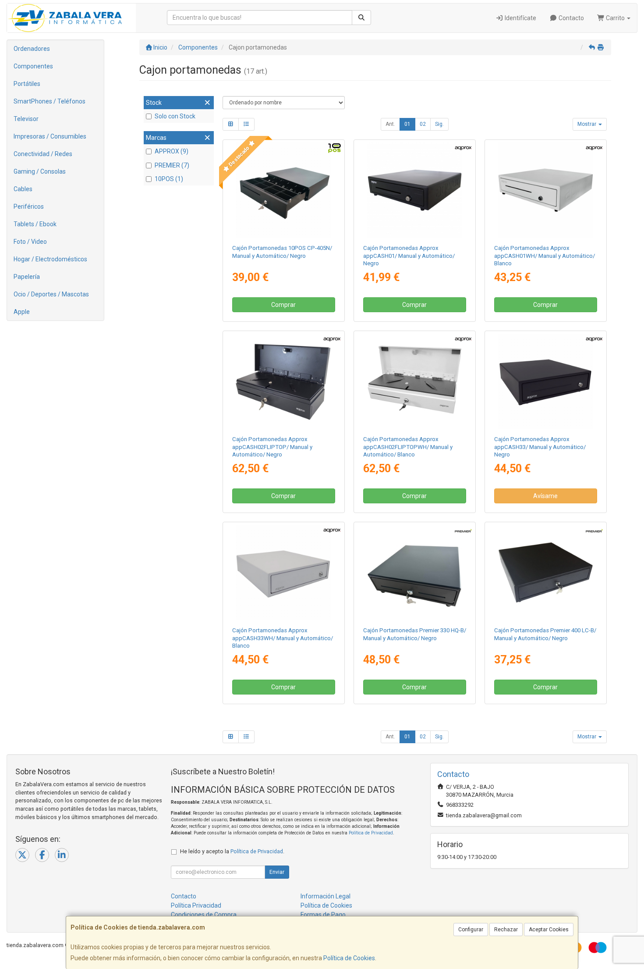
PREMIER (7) (172, 165)
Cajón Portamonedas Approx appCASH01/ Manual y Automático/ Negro (409, 256)
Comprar (283, 304)
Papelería (27, 276)
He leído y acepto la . (232, 851)
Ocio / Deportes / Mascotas (51, 294)
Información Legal (325, 896)
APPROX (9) (171, 151)
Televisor (26, 118)
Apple (22, 311)
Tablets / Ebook (35, 224)
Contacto (570, 17)
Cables (23, 188)
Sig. (439, 124)
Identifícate (519, 17)
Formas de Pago (323, 914)
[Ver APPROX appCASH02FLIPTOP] (283, 381)
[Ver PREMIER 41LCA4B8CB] (546, 572)
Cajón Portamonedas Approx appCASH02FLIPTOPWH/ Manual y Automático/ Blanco (408, 447)
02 (423, 124)
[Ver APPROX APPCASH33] (546, 381)
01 (407, 124)
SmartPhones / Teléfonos (49, 101)
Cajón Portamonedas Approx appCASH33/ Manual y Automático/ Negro (540, 447)
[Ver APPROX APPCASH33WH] (283, 572)
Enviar (276, 872)
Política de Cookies (349, 958)
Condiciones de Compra (204, 914)
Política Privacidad (196, 905)
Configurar (470, 929)
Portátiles (27, 83)
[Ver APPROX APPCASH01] (415, 190)
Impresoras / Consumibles (50, 136)
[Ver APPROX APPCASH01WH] (546, 190)
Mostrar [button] (587, 124)
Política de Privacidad (371, 832)
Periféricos (29, 206)
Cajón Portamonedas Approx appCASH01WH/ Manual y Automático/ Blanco (544, 256)
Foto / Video (30, 241)
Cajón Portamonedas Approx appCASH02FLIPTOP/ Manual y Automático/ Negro (272, 447)
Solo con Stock (175, 116)
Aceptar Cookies (549, 929)
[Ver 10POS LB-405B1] (283, 190)
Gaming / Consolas (40, 171)
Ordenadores (32, 48)
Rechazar (506, 929)
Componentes (33, 66)
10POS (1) (169, 178)
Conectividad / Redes (43, 153)
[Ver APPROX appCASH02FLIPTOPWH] (415, 381)
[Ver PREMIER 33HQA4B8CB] (415, 572)
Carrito (615, 17)
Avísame (545, 495)
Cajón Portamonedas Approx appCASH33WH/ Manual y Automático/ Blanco (282, 638)
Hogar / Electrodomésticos (50, 259)
